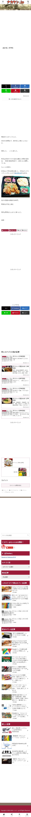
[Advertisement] (15, 28)
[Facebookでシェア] (5, 572)
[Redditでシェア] (19, 572)
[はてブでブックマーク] (25, 572)
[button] (25, 91)
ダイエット (5, 230)
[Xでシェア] (5, 567)
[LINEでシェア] (5, 576)
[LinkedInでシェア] (19, 576)
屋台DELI (17, 173)
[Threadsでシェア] (12, 572)
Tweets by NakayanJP (7, 557)
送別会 (25, 230)
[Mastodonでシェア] (12, 567)
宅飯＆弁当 (13, 230)
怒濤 (20, 230)
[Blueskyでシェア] (19, 567)
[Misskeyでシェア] (25, 567)
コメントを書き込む (15, 485)
